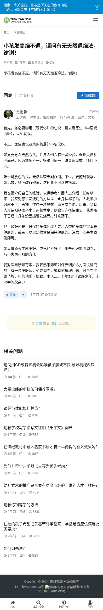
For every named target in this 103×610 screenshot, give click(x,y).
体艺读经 (37, 62)
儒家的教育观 (58, 581)
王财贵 (22, 111)
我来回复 (90, 95)
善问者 (8, 62)
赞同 (13, 294)
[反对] (23, 294)
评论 (96, 112)
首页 (6, 32)
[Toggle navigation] (96, 20)
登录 (38, 323)
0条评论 (51, 294)
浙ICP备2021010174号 (29, 587)
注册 (54, 323)
